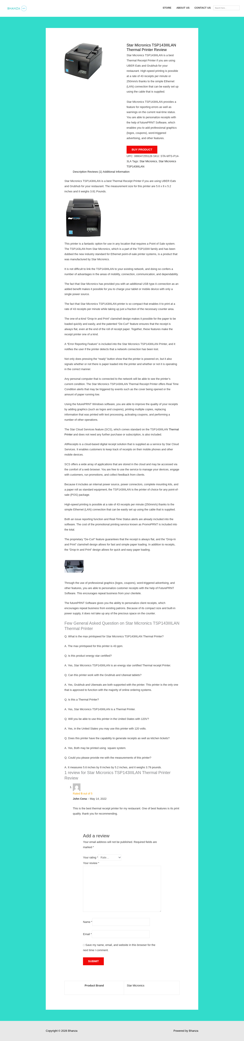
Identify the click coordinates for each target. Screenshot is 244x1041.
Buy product (142, 149)
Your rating (90, 857)
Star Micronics (148, 161)
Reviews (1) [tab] (94, 171)
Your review (91, 863)
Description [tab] (80, 171)
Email (87, 934)
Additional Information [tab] (116, 171)
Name (87, 921)
